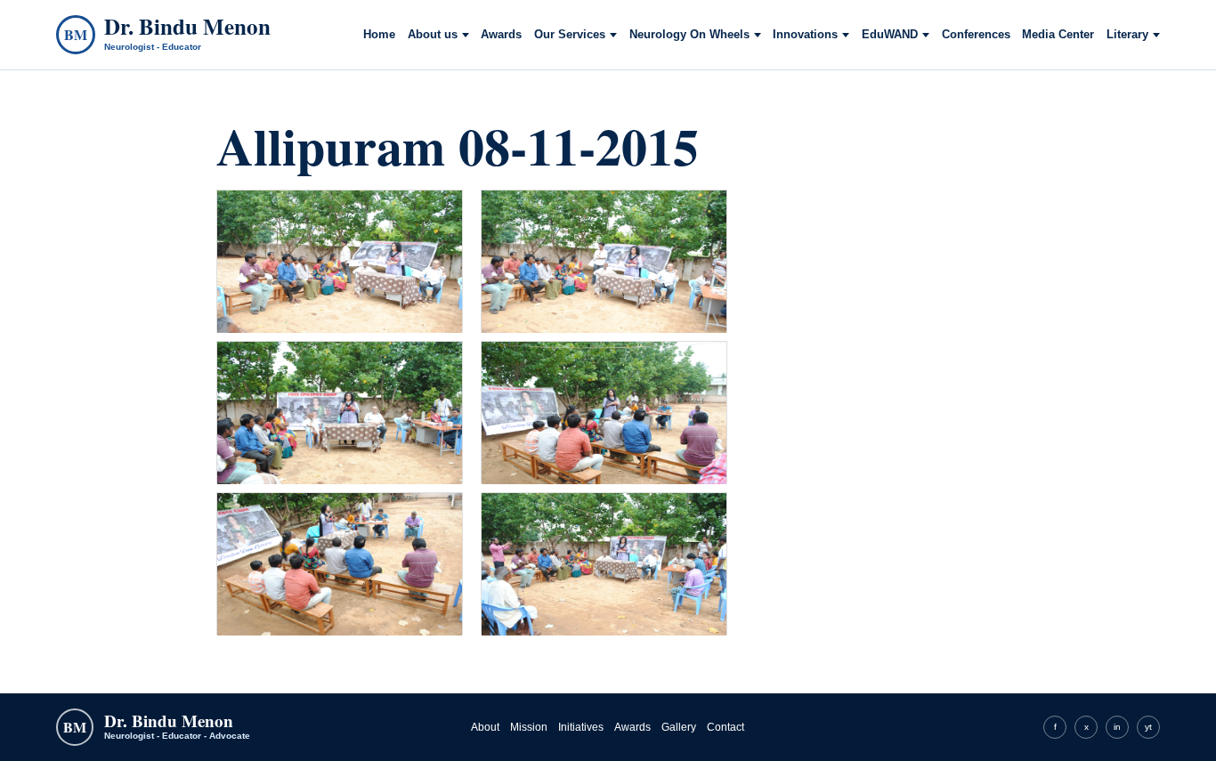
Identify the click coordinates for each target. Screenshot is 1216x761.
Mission (528, 727)
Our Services (569, 34)
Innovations (805, 34)
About (485, 727)
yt (1148, 727)
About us (433, 34)
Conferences (976, 34)
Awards (501, 34)
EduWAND (890, 34)
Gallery (678, 727)
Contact (725, 727)
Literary (1127, 34)
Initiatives (581, 727)
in (1117, 727)
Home (379, 34)
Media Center (1058, 34)
